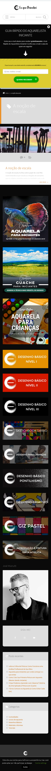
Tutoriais (12, 728)
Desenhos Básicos (15, 722)
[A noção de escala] (25, 140)
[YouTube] (34, 637)
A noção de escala (18, 168)
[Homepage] (25, 7)
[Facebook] (15, 637)
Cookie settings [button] (40, 763)
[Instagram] (24, 637)
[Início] (25, 753)
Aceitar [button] (25, 767)
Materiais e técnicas (30, 158)
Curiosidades (13, 717)
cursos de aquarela (16, 719)
